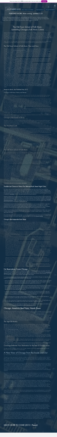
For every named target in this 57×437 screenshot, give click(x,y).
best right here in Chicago (40, 313)
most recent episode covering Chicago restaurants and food (17, 277)
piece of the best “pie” (41, 348)
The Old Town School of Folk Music (19, 50)
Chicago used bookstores (30, 266)
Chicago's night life (39, 216)
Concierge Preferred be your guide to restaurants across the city (24, 305)
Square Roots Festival (19, 180)
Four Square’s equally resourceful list (43, 266)
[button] (55, 5)
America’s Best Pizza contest (13, 329)
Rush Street (12, 194)
